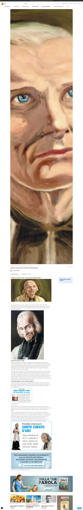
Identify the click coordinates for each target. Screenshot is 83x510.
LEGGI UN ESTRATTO (15, 403)
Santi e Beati (30, 265)
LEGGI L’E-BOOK (14, 405)
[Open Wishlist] (74, 3)
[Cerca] (58, 3)
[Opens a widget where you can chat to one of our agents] (79, 508)
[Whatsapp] (71, 266)
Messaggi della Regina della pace (32, 504)
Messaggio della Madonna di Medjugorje (32, 505)
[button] (8, 7)
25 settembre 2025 (29, 503)
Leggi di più (12, 508)
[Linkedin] (70, 266)
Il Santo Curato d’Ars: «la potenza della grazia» (18, 265)
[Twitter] (68, 266)
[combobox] (41, 3)
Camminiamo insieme (14, 503)
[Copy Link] (72, 266)
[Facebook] (67, 266)
